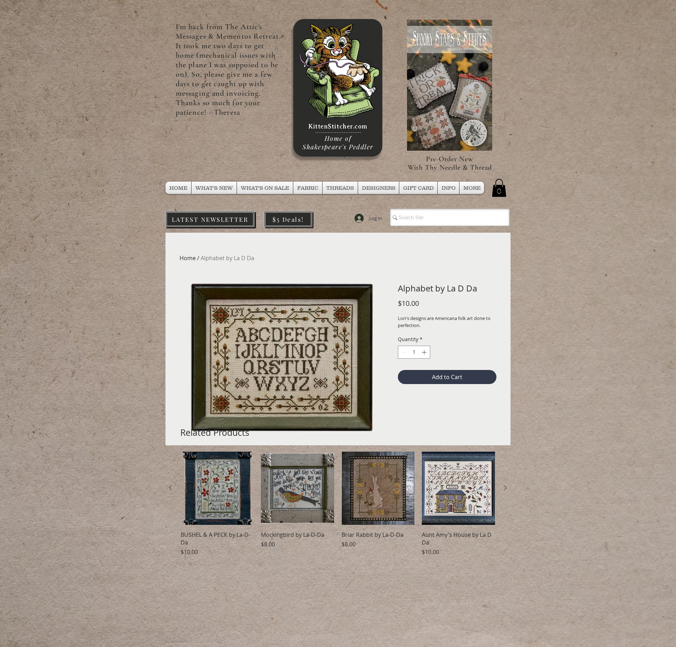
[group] (337, 504)
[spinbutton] (414, 352)
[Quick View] (217, 488)
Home (188, 258)
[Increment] (424, 352)
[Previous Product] (170, 488)
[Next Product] (505, 488)
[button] (340, 188)
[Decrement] (403, 352)
